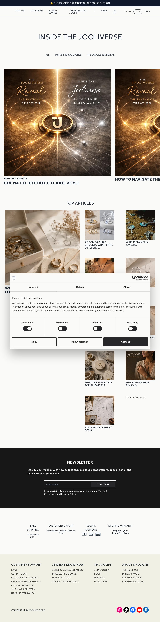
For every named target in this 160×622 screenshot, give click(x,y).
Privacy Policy (131, 573)
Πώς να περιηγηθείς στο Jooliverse (41, 183)
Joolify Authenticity (65, 581)
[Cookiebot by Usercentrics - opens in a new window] (134, 278)
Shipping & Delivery (23, 589)
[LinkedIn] (146, 610)
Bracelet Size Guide (64, 573)
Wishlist (99, 577)
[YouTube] (139, 610)
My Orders (100, 581)
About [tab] (126, 287)
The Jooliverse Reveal (100, 55)
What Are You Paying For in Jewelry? (98, 384)
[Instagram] (119, 610)
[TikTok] (126, 610)
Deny (34, 341)
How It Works (53, 12)
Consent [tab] (33, 287)
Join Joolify (102, 570)
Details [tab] (80, 287)
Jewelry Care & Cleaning (67, 570)
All (48, 55)
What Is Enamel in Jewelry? (137, 243)
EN (146, 11)
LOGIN (127, 11)
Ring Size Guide (61, 577)
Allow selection (80, 341)
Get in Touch (19, 573)
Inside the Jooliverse (68, 55)
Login (97, 573)
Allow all (125, 341)
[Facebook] (133, 610)
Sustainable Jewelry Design (98, 429)
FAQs (104, 11)
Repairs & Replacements (26, 581)
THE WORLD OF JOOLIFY (77, 12)
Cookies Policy (131, 577)
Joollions (36, 11)
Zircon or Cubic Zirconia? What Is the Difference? (99, 245)
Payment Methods (22, 585)
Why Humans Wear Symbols (137, 384)
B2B (138, 11)
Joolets (19, 11)
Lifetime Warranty (22, 593)
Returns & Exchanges (24, 577)
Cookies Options (133, 581)
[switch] (62, 328)
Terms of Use (130, 570)
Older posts (139, 397)
